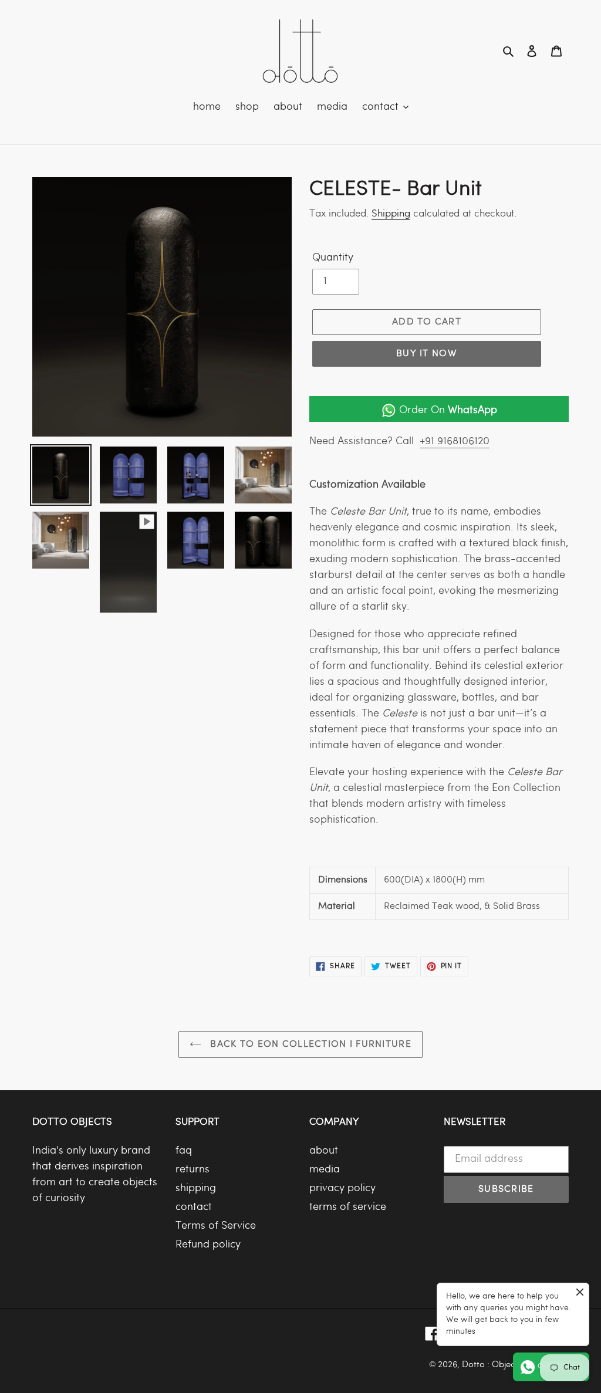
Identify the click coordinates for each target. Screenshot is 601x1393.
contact (193, 1207)
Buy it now (426, 354)
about (323, 1151)
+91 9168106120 (454, 441)
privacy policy (342, 1188)
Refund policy (208, 1244)
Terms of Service (215, 1226)
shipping (195, 1188)
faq (183, 1151)
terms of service (347, 1207)
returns (192, 1169)
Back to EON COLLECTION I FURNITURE (309, 1044)
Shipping (391, 214)
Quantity (332, 257)
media (324, 1169)
